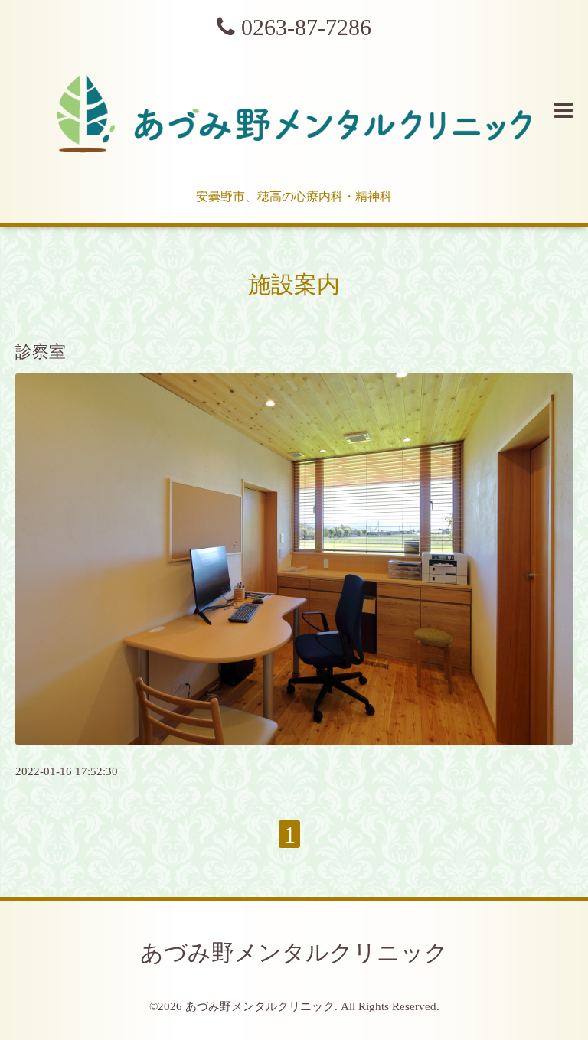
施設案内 (294, 284)
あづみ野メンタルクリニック (294, 952)
